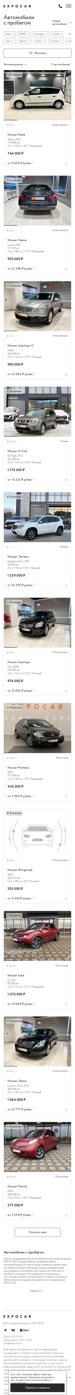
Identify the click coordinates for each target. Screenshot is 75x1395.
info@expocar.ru (13, 1343)
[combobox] (19, 64)
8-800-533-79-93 (13, 1337)
